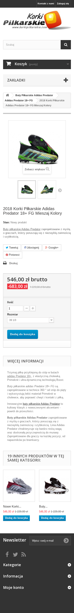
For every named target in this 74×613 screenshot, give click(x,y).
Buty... (43, 506)
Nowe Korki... (12, 506)
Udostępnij (32, 247)
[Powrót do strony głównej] (7, 95)
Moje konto (13, 587)
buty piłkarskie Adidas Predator (41, 403)
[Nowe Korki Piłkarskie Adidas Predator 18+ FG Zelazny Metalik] (19, 486)
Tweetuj (13, 247)
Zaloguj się (63, 3)
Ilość (10, 302)
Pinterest (14, 254)
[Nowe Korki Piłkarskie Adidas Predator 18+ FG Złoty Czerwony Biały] (27, 189)
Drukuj (13, 263)
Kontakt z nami (46, 3)
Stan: (6, 222)
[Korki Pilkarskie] (37, 20)
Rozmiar (13, 314)
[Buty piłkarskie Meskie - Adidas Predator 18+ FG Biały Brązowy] (55, 486)
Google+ (53, 247)
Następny (60, 190)
